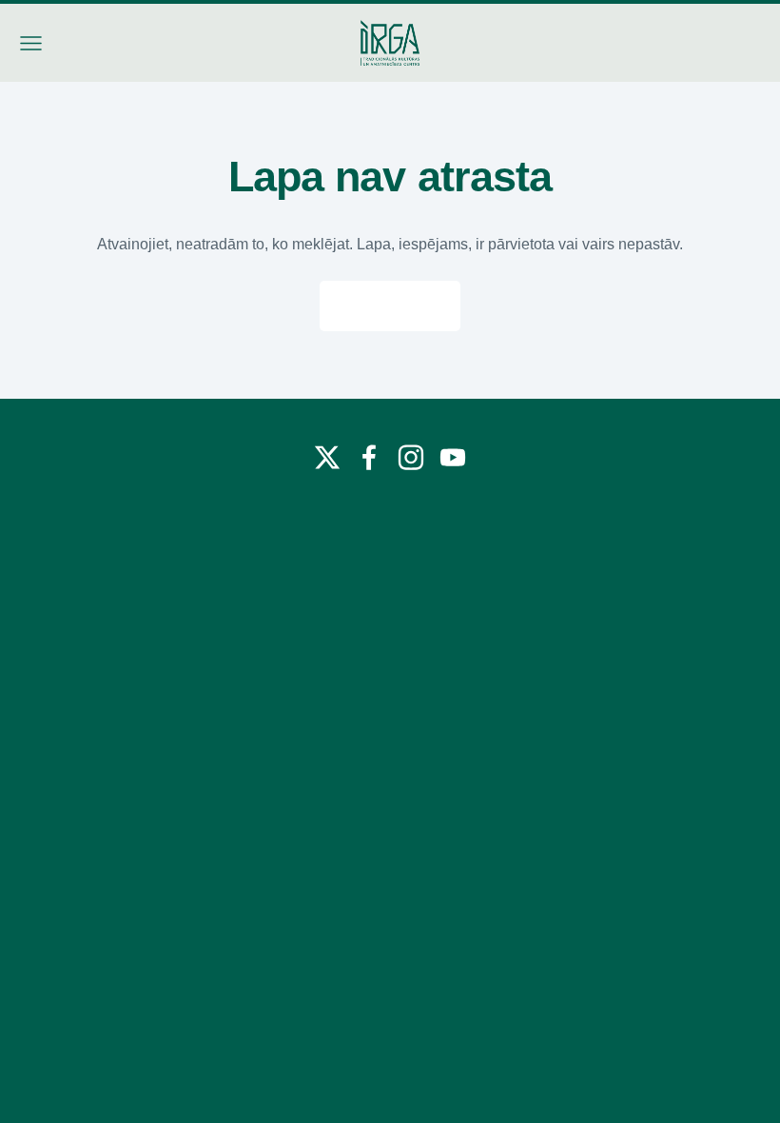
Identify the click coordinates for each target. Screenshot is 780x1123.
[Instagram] (411, 457)
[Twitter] (327, 457)
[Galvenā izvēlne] (31, 43)
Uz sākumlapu (390, 306)
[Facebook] (369, 457)
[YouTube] (453, 457)
